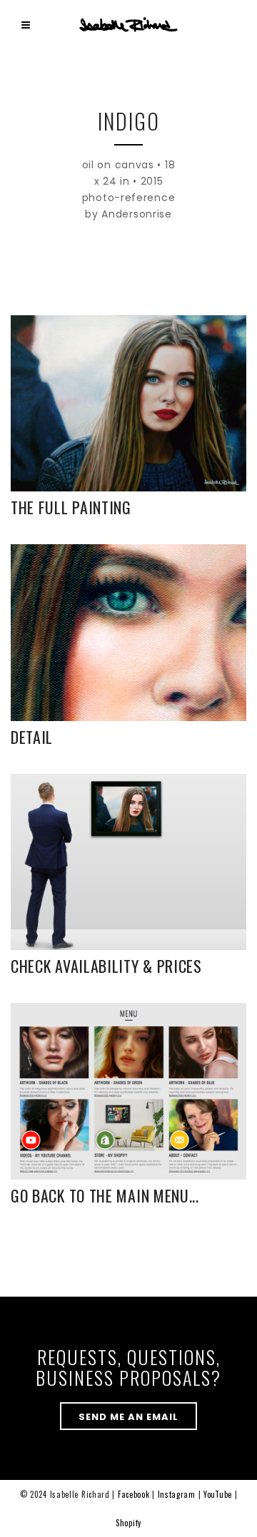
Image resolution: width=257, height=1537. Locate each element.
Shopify (128, 1522)
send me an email (128, 1417)
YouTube (217, 1494)
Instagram (177, 1494)
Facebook (134, 1494)
